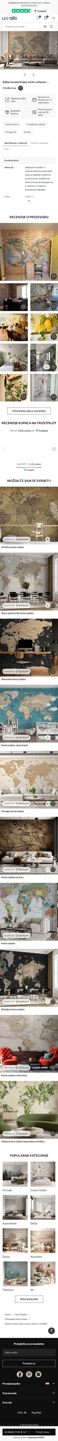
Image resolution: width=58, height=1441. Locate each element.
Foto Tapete (21, 1314)
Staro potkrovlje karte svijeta (17, 613)
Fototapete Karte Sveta (16, 1319)
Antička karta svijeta (12, 547)
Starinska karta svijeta (13, 679)
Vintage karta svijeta (12, 811)
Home (8, 1314)
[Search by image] (45, 26)
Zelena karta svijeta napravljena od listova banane (23, 1141)
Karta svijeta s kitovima (14, 1075)
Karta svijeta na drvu (12, 877)
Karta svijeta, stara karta (14, 745)
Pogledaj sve (29, 1299)
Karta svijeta (8, 943)
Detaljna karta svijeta (12, 1009)
